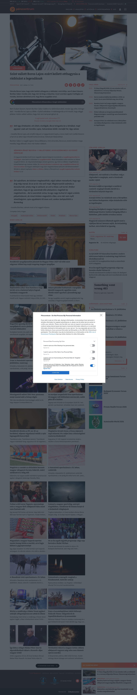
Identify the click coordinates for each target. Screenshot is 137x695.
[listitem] (69, 341)
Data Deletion (59, 379)
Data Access (69, 379)
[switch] (92, 345)
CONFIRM (55, 372)
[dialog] (69, 347)
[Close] (102, 316)
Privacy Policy (80, 379)
